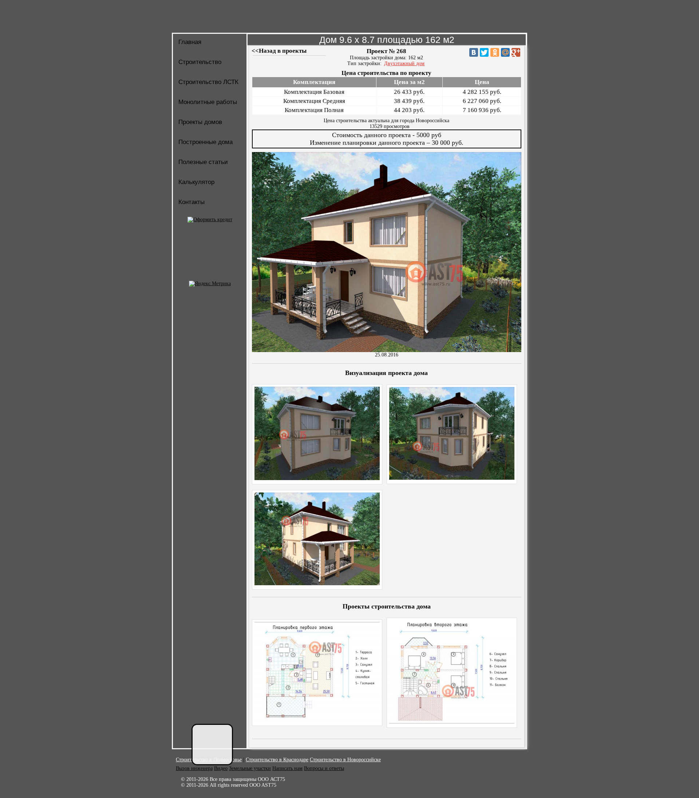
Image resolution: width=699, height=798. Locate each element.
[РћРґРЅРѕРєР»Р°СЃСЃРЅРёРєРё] (494, 52)
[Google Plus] (516, 52)
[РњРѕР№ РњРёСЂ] (505, 52)
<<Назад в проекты (279, 50)
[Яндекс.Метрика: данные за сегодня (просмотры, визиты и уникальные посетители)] (210, 284)
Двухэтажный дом (404, 63)
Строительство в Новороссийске (345, 759)
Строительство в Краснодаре (277, 759)
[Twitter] (484, 52)
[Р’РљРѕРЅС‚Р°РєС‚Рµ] (473, 52)
